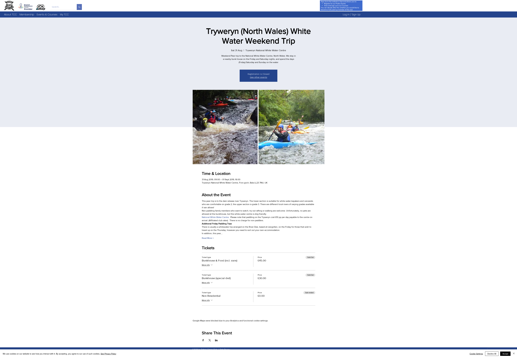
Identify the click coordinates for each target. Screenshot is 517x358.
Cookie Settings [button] (476, 353)
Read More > (208, 238)
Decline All (491, 353)
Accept (505, 353)
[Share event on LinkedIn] (216, 340)
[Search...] (79, 7)
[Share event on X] (209, 340)
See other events (258, 77)
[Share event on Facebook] (203, 340)
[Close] (513, 354)
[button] (10, 14)
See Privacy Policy (108, 353)
